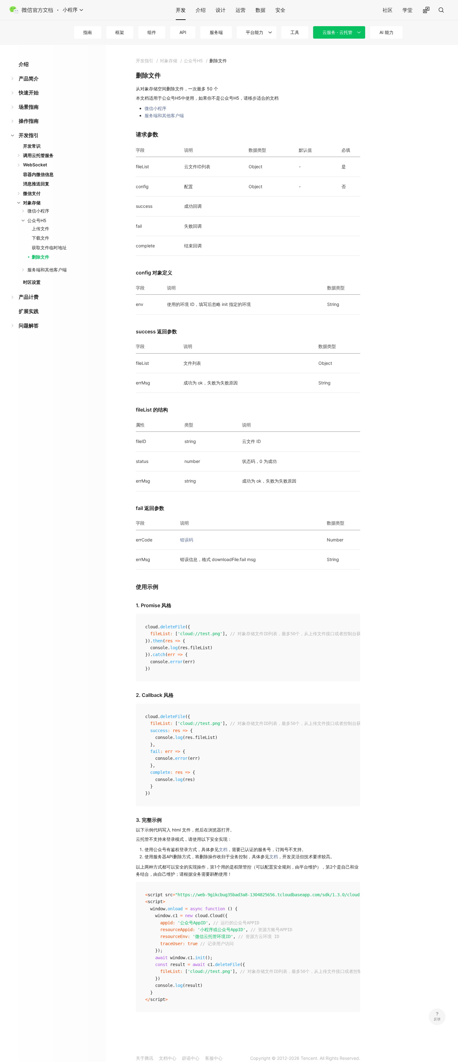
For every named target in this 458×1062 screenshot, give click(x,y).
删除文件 (40, 257)
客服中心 (213, 1058)
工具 (294, 32)
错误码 (186, 539)
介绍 (201, 10)
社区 (388, 10)
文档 (223, 849)
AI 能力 (386, 32)
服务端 (216, 32)
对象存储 (32, 202)
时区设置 (32, 282)
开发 (181, 10)
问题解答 (29, 325)
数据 (260, 10)
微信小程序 (38, 210)
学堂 (408, 10)
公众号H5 (36, 220)
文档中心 (167, 1058)
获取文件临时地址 (49, 247)
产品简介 (29, 78)
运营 (241, 10)
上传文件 (40, 228)
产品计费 (29, 297)
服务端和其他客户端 (47, 269)
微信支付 (32, 193)
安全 (280, 10)
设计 (221, 10)
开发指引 (29, 135)
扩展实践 (29, 311)
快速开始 (29, 92)
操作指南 (29, 121)
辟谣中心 (190, 1058)
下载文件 (40, 237)
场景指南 (29, 107)
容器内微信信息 (38, 174)
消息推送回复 (36, 183)
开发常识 (32, 146)
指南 (87, 32)
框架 (119, 32)
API (182, 32)
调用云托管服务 (38, 155)
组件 (151, 32)
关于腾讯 (144, 1058)
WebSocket (35, 164)
